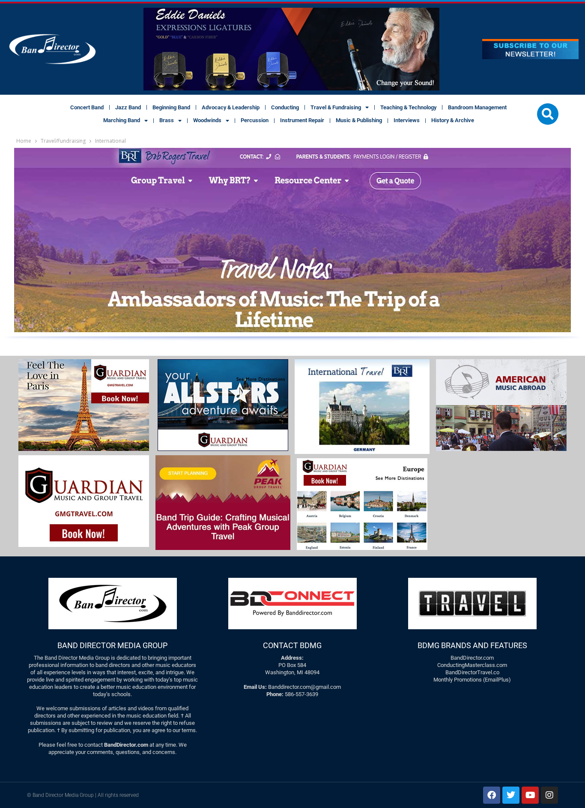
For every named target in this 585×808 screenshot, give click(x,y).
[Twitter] (510, 795)
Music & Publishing (359, 120)
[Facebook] (491, 795)
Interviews (407, 120)
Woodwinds (207, 120)
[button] (547, 114)
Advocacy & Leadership (231, 107)
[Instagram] (549, 795)
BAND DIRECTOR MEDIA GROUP (112, 645)
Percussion (255, 120)
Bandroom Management (477, 107)
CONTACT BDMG (292, 645)
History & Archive (452, 120)
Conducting (285, 107)
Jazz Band (128, 107)
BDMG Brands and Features (472, 645)
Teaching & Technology (408, 107)
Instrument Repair (302, 120)
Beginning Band (171, 107)
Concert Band (87, 107)
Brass (166, 120)
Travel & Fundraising (335, 107)
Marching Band (121, 120)
